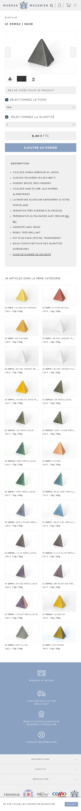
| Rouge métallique (21, 584)
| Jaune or (53, 614)
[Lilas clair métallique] (59, 540)
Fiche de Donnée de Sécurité (32, 254)
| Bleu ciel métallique (60, 522)
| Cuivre (51, 461)
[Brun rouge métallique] (59, 571)
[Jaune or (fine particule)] (22, 387)
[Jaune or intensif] (22, 295)
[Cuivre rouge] (59, 295)
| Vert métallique (20, 461)
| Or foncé (53, 645)
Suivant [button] (73, 52)
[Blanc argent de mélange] (22, 356)
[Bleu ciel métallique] (59, 509)
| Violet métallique (21, 614)
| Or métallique (56, 400)
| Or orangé (16, 338)
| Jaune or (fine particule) (25, 400)
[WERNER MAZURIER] (25, 5)
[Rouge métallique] (22, 571)
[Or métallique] (59, 387)
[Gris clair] (10, 79)
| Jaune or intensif (21, 308)
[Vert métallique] (22, 448)
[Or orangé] (22, 325)
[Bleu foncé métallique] (22, 509)
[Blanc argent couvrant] (59, 356)
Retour (11, 17)
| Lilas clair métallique (61, 553)
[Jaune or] (59, 601)
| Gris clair (16, 645)
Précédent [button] (8, 52)
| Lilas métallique (20, 553)
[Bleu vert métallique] (59, 479)
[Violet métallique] (22, 601)
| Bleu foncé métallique (24, 522)
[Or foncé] (59, 632)
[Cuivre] (59, 448)
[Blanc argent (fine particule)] (59, 325)
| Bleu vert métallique (60, 492)
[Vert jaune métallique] (59, 417)
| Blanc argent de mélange (26, 369)
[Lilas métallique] (22, 540)
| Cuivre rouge (55, 308)
